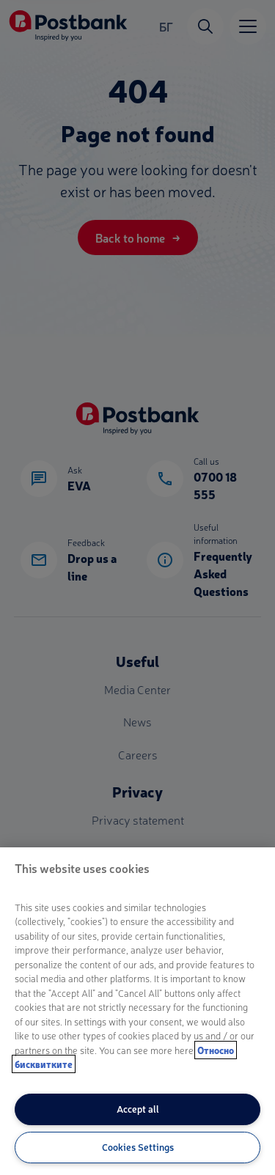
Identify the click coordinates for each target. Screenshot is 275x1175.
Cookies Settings (138, 1147)
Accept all (138, 1108)
